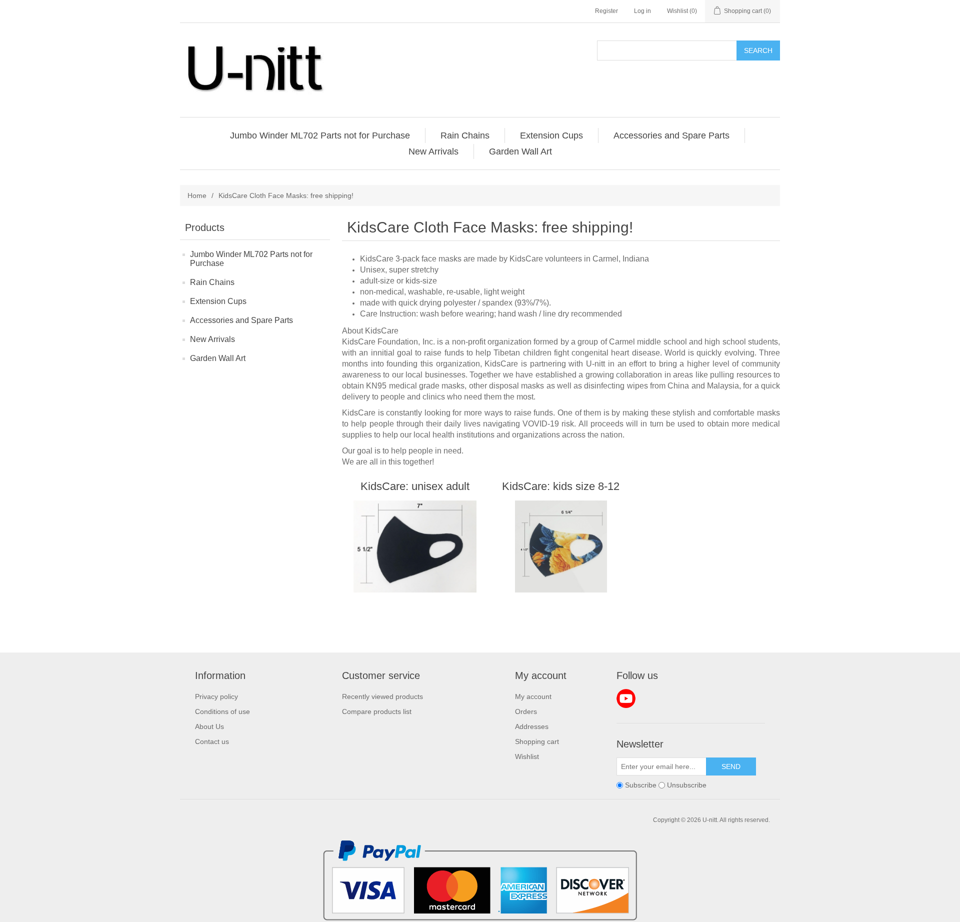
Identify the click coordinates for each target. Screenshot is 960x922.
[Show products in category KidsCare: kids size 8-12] (561, 546)
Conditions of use (222, 712)
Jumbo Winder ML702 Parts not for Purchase (251, 259)
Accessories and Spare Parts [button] (672, 135)
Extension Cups (218, 301)
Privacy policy (216, 696)
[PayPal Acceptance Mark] (480, 918)
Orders (526, 712)
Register (606, 11)
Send (731, 766)
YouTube (626, 698)
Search (758, 50)
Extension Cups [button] (551, 135)
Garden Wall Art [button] (520, 151)
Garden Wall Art (218, 358)
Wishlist (527, 756)
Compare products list (377, 712)
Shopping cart (537, 742)
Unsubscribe (686, 785)
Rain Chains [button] (465, 135)
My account (533, 696)
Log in (642, 11)
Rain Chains (212, 282)
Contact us (212, 742)
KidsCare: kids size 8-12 (561, 486)
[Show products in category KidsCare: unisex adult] (415, 546)
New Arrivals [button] (433, 151)
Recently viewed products (382, 696)
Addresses (531, 726)
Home (197, 196)
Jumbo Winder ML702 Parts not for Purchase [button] (320, 135)
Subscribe (640, 785)
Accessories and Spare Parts (241, 320)
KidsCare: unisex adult (415, 486)
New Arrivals (212, 339)
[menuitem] (320, 135)
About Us (209, 726)
